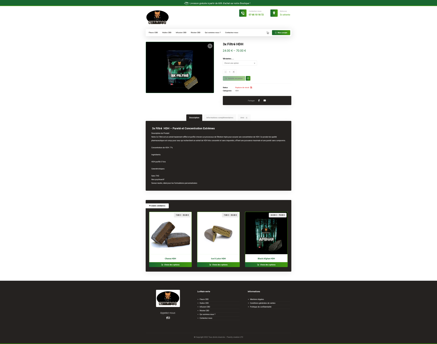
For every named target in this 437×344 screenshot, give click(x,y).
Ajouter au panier (235, 78)
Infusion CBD (205, 307)
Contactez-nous (206, 318)
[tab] (194, 117)
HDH (237, 91)
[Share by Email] (264, 100)
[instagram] (169, 317)
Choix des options (172, 265)
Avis (243, 118)
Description (194, 118)
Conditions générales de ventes (262, 303)
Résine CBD (204, 311)
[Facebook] (167, 317)
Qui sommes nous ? (207, 314)
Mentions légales (257, 299)
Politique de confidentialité (260, 307)
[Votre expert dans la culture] (157, 17)
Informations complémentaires (219, 118)
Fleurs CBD (204, 299)
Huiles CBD (204, 303)
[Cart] (267, 33)
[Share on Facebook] (259, 100)
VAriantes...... (228, 59)
